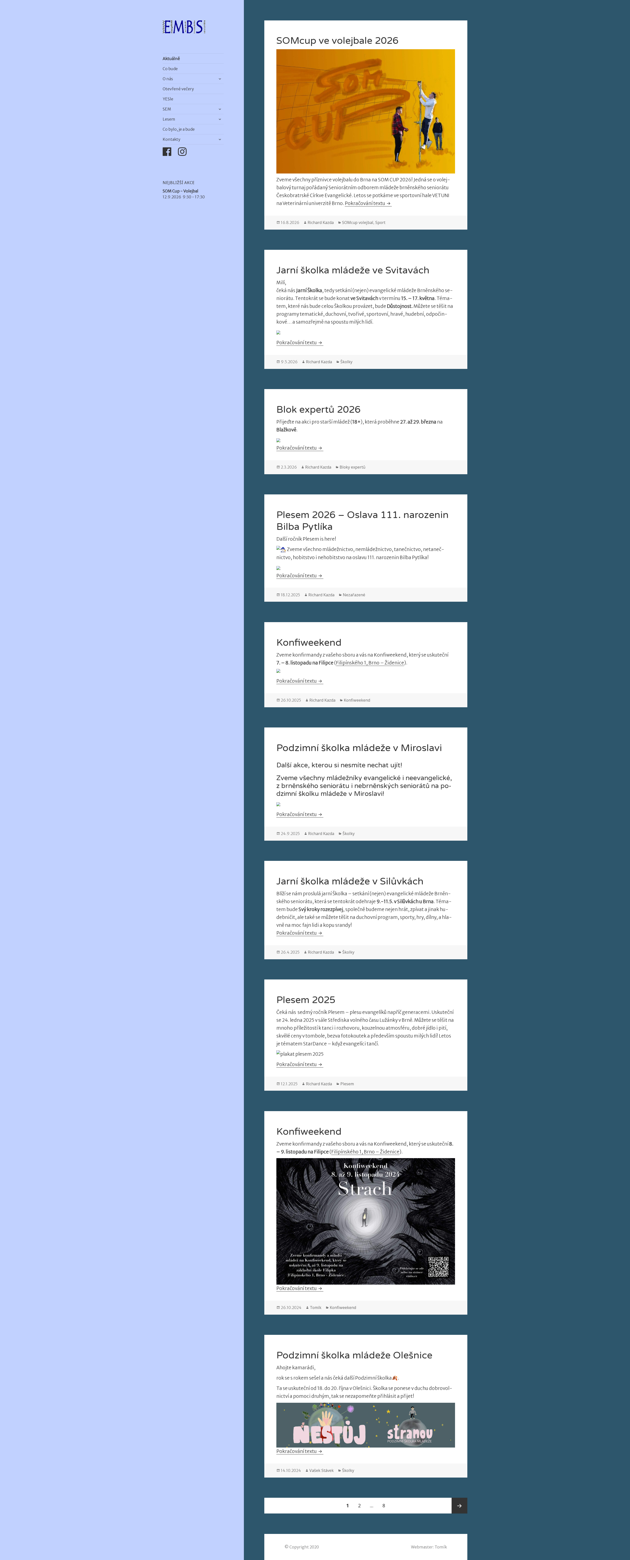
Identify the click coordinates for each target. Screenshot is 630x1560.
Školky (346, 361)
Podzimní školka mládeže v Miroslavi (359, 748)
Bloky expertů (352, 467)
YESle (168, 98)
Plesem (347, 1084)
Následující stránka (459, 1505)
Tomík (315, 1307)
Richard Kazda (321, 222)
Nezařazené (354, 595)
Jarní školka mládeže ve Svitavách (352, 270)
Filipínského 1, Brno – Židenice (365, 1152)
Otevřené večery (178, 88)
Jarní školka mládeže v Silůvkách (350, 881)
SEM (167, 109)
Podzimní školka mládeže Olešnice (354, 1355)
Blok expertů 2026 (318, 409)
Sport (380, 222)
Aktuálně (171, 58)
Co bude (170, 68)
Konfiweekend (309, 642)
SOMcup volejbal (357, 222)
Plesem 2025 (305, 1000)
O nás (168, 78)
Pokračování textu (368, 203)
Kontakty (171, 139)
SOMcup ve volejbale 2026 (337, 41)
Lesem (169, 119)
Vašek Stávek (321, 1470)
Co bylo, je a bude (179, 129)
